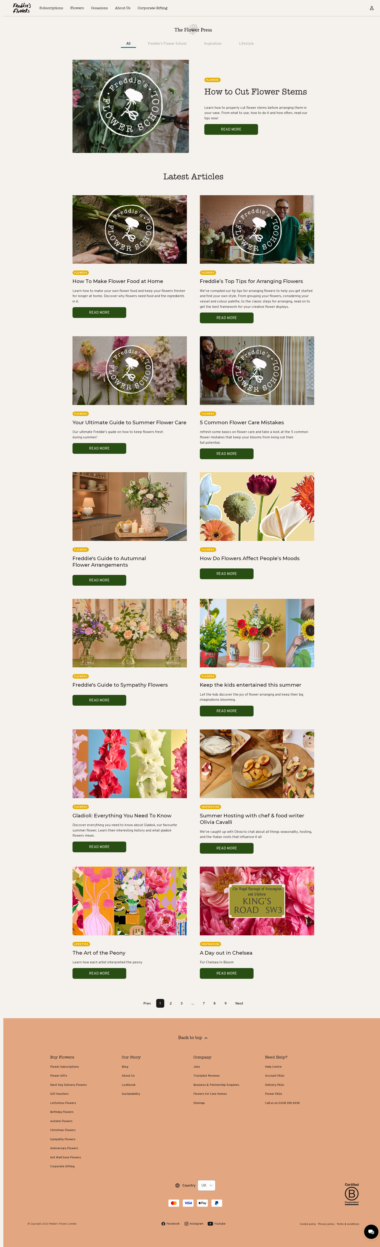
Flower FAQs (273, 1094)
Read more (231, 129)
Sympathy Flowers (62, 1139)
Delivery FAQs (274, 1085)
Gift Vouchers (59, 1094)
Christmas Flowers (63, 1130)
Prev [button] (147, 1003)
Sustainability (131, 1094)
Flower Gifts (58, 1075)
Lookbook (129, 1085)
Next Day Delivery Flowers (68, 1085)
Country (188, 1185)
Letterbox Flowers (63, 1103)
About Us (128, 1075)
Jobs (196, 1067)
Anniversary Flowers (64, 1148)
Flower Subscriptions (64, 1067)
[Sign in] (371, 8)
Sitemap (199, 1103)
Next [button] (239, 1003)
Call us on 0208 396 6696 (282, 1103)
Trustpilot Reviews (206, 1075)
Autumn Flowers (61, 1121)
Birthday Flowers (62, 1112)
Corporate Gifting (62, 1166)
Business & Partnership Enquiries (216, 1085)
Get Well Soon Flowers (65, 1157)
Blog (125, 1067)
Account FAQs (274, 1075)
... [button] (192, 1003)
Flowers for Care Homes (210, 1094)
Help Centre (273, 1067)
